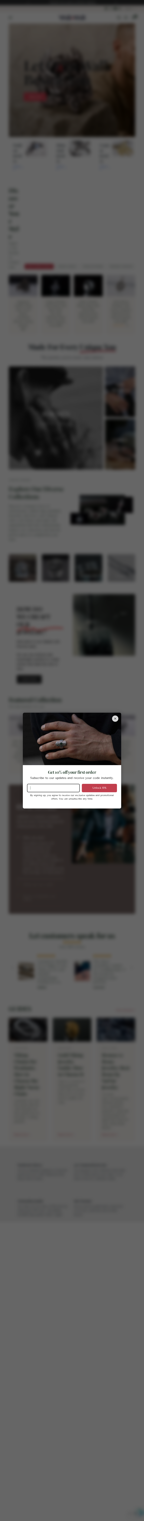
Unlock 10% (99, 787)
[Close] (115, 718)
